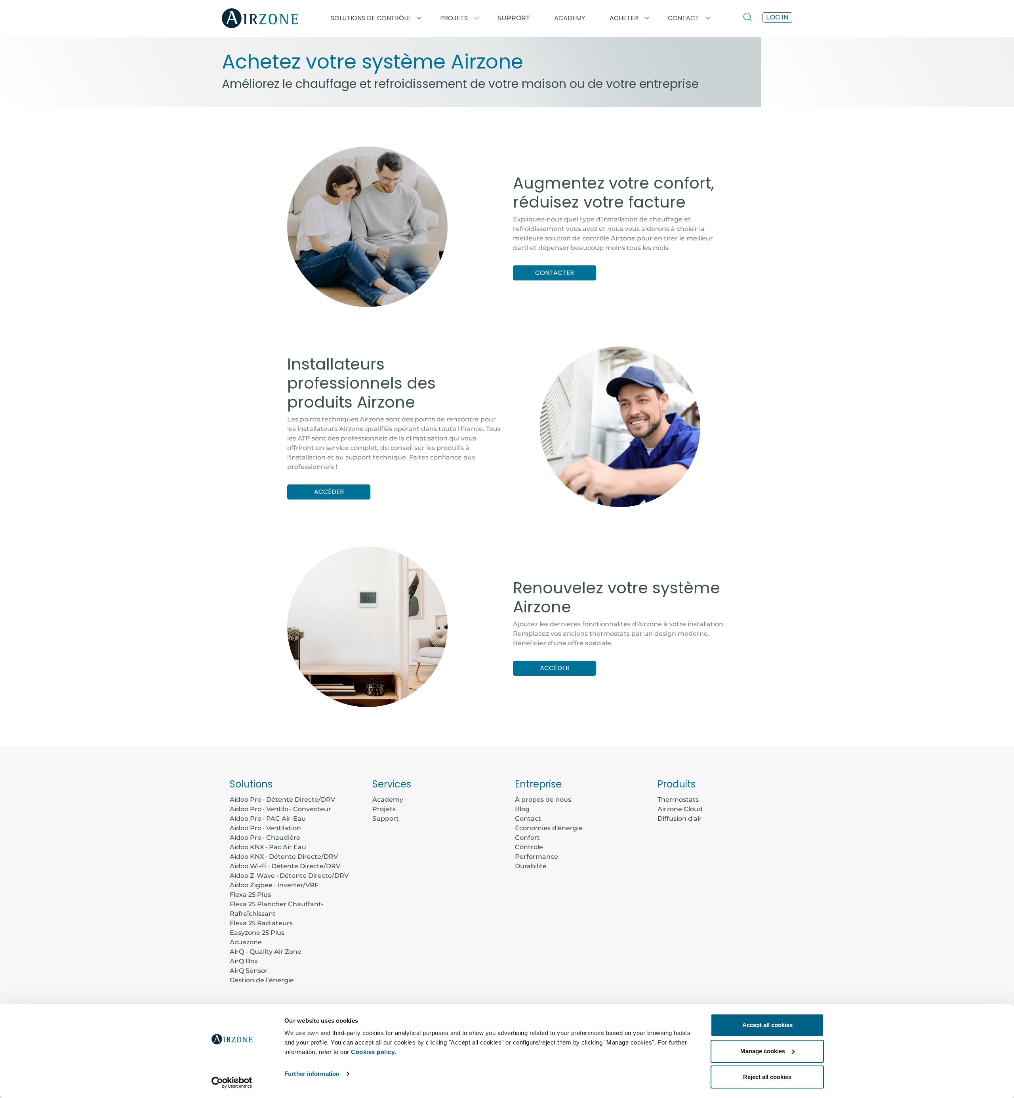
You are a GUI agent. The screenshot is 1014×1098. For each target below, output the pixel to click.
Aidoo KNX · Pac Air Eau (268, 847)
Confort (527, 837)
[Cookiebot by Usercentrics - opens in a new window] (232, 1082)
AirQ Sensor (249, 970)
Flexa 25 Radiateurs (261, 923)
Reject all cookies (767, 1076)
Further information (311, 1073)
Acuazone (246, 942)
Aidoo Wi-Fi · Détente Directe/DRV (285, 866)
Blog (522, 809)
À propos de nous (543, 799)
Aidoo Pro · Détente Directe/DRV (282, 799)
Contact (528, 818)
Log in (777, 17)
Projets (384, 809)
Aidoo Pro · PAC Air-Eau (268, 818)
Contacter (554, 272)
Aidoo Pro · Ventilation (265, 828)
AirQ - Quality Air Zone (265, 951)
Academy (387, 799)
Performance (536, 856)
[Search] (749, 18)
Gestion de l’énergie (262, 980)
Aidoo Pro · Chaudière (265, 837)
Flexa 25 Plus (250, 894)
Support (513, 18)
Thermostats (678, 799)
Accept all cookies (767, 1025)
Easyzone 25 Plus (257, 932)
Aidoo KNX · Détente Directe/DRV (284, 856)
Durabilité (531, 866)
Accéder (329, 491)
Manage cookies (762, 1051)
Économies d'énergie (549, 828)
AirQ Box (244, 961)
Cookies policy (373, 1051)
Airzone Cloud (680, 809)
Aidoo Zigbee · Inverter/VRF (274, 885)
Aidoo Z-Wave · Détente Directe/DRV (289, 875)
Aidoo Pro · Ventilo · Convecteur (280, 809)
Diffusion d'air (680, 818)
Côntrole (529, 847)
